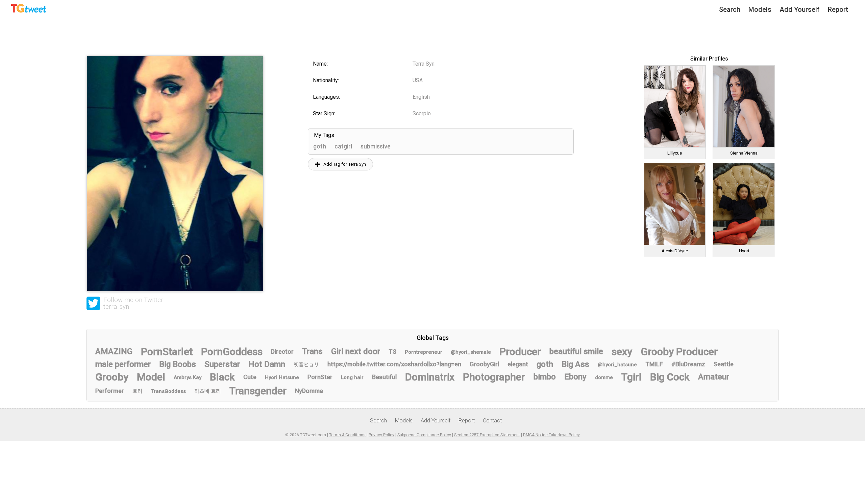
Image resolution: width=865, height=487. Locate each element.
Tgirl (631, 377)
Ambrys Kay (187, 377)
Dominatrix (429, 377)
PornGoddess (232, 351)
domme (604, 377)
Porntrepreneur (423, 352)
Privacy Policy (381, 435)
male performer (123, 364)
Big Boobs (177, 364)
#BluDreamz (688, 364)
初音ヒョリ (306, 365)
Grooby (111, 377)
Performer (109, 390)
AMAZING (113, 351)
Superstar (222, 364)
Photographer (494, 377)
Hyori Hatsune (282, 377)
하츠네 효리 (207, 391)
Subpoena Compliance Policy (424, 435)
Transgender (258, 391)
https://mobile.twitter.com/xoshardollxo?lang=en (394, 364)
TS (392, 351)
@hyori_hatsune (617, 365)
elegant (518, 364)
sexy (622, 351)
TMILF (654, 364)
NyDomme (309, 390)
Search (729, 9)
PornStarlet (167, 351)
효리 (137, 391)
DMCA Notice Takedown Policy (551, 435)
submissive (376, 146)
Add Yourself (800, 9)
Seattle (724, 364)
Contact (492, 420)
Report (838, 9)
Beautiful (384, 376)
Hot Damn (266, 364)
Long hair (352, 377)
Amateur (713, 376)
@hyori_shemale (471, 352)
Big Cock (670, 377)
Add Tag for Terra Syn (344, 164)
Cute (249, 376)
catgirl (343, 146)
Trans (312, 351)
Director (282, 351)
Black (222, 377)
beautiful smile (576, 351)
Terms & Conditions (347, 435)
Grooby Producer (679, 351)
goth (319, 146)
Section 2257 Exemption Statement (487, 435)
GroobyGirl (484, 364)
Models (759, 9)
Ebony (575, 376)
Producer (520, 351)
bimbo (545, 376)
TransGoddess (168, 391)
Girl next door (355, 351)
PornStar (319, 376)
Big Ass (575, 364)
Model (151, 377)
